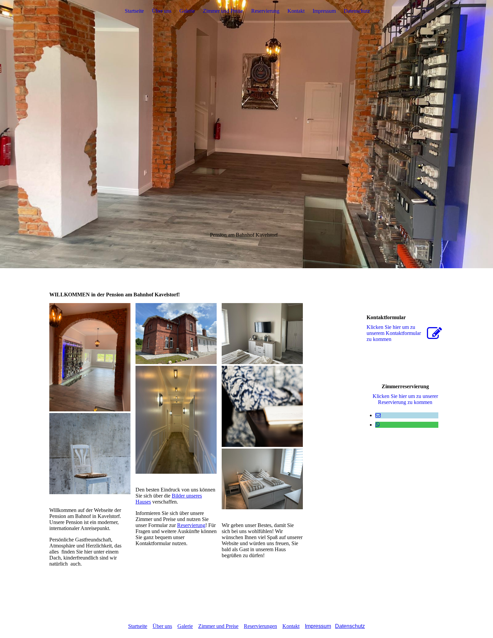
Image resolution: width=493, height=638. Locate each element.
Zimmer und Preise (223, 11)
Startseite (134, 11)
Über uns (161, 11)
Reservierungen (260, 626)
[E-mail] (378, 415)
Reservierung (265, 11)
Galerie (187, 11)
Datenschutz (357, 11)
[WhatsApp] (377, 424)
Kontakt (296, 11)
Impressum (324, 11)
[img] (246, 134)
